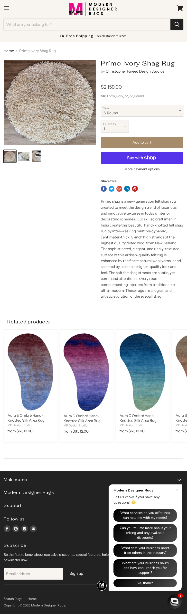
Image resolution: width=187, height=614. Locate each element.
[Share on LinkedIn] (127, 189)
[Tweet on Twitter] (111, 189)
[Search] (176, 24)
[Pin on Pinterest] (135, 189)
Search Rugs (13, 599)
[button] (175, 602)
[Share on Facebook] (104, 189)
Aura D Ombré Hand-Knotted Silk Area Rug (82, 418)
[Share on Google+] (119, 189)
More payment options (142, 169)
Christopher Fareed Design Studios (135, 71)
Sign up (76, 573)
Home (9, 51)
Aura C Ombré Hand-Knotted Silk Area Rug (138, 418)
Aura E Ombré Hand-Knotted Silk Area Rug (26, 418)
